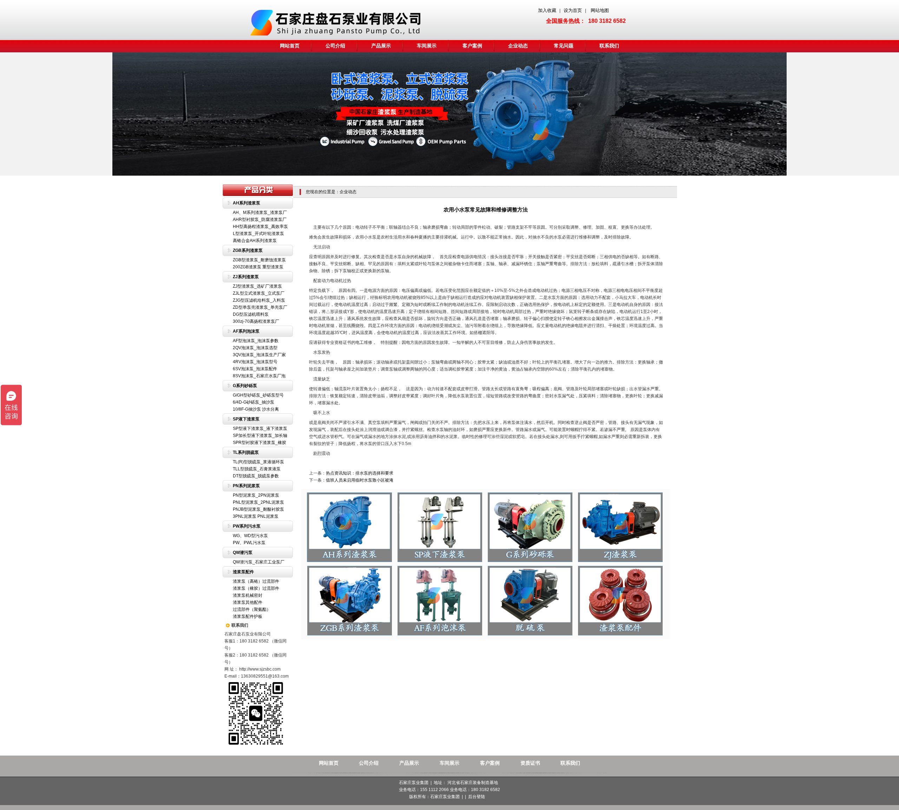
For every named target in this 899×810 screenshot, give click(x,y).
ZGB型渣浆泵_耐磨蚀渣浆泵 (259, 259)
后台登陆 (476, 796)
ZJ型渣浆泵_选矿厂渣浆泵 (257, 286)
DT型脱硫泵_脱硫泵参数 (256, 475)
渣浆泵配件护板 (247, 616)
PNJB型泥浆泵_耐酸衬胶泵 (258, 509)
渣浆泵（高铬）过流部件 (256, 581)
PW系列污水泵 (247, 526)
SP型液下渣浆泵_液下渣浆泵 (260, 428)
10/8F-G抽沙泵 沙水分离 (256, 409)
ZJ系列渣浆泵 (246, 276)
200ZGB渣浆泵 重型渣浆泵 (258, 266)
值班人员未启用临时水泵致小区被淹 (359, 480)
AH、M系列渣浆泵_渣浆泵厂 (260, 212)
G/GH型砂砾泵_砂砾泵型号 (258, 395)
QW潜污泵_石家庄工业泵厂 (258, 562)
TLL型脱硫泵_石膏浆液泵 (257, 468)
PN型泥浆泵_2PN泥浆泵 (256, 495)
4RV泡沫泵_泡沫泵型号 (255, 361)
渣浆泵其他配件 (247, 602)
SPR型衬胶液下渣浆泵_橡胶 (259, 442)
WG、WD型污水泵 (250, 535)
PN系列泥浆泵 (246, 485)
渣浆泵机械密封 (247, 595)
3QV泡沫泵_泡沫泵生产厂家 (259, 354)
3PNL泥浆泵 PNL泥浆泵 (255, 516)
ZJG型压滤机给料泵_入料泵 (259, 300)
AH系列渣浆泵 (246, 203)
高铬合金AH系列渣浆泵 (255, 240)
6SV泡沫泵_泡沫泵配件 (255, 368)
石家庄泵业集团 (445, 796)
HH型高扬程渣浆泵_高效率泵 (260, 226)
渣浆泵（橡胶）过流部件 (256, 588)
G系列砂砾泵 (245, 385)
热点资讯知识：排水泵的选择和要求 (359, 473)
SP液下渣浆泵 (246, 419)
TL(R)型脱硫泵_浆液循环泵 (258, 461)
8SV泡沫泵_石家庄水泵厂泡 (259, 375)
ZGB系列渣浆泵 (248, 250)
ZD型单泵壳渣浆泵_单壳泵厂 (260, 307)
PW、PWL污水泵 (249, 542)
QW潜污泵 (242, 552)
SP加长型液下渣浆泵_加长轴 (260, 435)
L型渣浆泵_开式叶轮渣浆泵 (258, 233)
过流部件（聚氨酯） (252, 609)
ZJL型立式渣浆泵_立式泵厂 (258, 293)
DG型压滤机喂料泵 (251, 314)
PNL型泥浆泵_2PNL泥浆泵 (258, 502)
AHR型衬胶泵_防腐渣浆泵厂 (260, 219)
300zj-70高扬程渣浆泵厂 (256, 321)
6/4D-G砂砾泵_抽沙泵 (253, 402)
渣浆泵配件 (243, 571)
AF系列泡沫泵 (246, 331)
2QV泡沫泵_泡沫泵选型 (255, 347)
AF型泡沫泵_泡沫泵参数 (255, 340)
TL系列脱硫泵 (246, 452)
